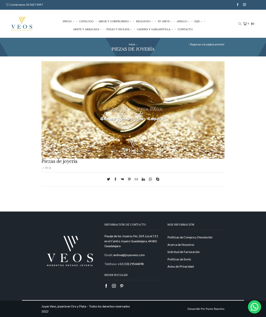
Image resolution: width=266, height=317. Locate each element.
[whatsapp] (150, 179)
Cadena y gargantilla (153, 29)
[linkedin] (143, 179)
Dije (197, 21)
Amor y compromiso (114, 21)
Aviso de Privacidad (180, 266)
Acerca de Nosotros (180, 244)
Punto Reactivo (215, 308)
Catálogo (86, 21)
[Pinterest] (129, 179)
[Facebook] (237, 4)
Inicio (67, 21)
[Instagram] (244, 4)
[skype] (156, 179)
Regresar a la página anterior (207, 44)
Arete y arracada (86, 29)
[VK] (122, 179)
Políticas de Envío (179, 259)
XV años (164, 21)
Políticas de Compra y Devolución (189, 237)
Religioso (143, 21)
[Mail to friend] (136, 179)
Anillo (182, 21)
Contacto (185, 29)
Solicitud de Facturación (183, 252)
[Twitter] (109, 179)
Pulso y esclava (117, 29)
